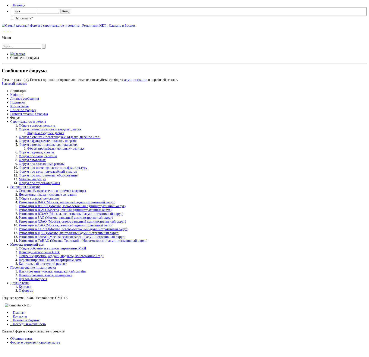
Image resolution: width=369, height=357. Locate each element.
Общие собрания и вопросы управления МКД (52, 248)
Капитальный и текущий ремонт (43, 263)
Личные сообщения (24, 98)
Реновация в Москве (25, 187)
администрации (135, 80)
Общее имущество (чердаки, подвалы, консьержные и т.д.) (61, 256)
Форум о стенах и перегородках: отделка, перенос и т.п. (59, 137)
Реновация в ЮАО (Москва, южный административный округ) (65, 210)
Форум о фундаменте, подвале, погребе (47, 141)
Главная (17, 312)
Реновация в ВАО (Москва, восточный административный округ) (67, 202)
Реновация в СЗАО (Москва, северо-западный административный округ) (72, 221)
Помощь (17, 5)
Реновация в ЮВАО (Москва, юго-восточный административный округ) (72, 206)
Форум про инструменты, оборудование (48, 175)
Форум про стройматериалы (39, 183)
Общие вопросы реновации (39, 198)
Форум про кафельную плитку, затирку (56, 148)
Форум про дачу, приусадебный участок (48, 171)
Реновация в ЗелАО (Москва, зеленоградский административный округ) (72, 237)
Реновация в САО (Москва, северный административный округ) (66, 225)
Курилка (25, 287)
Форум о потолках (32, 160)
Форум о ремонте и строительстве (35, 342)
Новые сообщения (25, 320)
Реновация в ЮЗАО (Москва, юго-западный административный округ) (71, 214)
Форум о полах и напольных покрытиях (48, 144)
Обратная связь (21, 338)
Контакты (18, 316)
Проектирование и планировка (33, 267)
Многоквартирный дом (27, 244)
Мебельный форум (32, 179)
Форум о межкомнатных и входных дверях (50, 129)
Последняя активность (28, 324)
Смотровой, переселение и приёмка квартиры (52, 190)
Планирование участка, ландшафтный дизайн (52, 271)
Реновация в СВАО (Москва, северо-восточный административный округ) (73, 229)
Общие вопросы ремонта (37, 125)
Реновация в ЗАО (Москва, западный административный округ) (66, 217)
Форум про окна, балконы (38, 156)
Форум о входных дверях (45, 133)
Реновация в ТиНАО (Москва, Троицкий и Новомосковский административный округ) (83, 240)
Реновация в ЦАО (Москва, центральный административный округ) (69, 233)
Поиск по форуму (23, 110)
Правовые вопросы (33, 279)
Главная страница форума (29, 114)
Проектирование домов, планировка (45, 275)
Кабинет (16, 94)
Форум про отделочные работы (41, 164)
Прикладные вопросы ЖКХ (39, 252)
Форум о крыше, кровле (36, 152)
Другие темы (19, 283)
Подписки (17, 102)
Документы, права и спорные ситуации (48, 194)
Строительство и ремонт (28, 121)
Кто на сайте (19, 106)
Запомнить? (24, 18)
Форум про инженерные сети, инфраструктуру (53, 167)
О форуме (26, 290)
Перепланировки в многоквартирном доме (50, 260)
